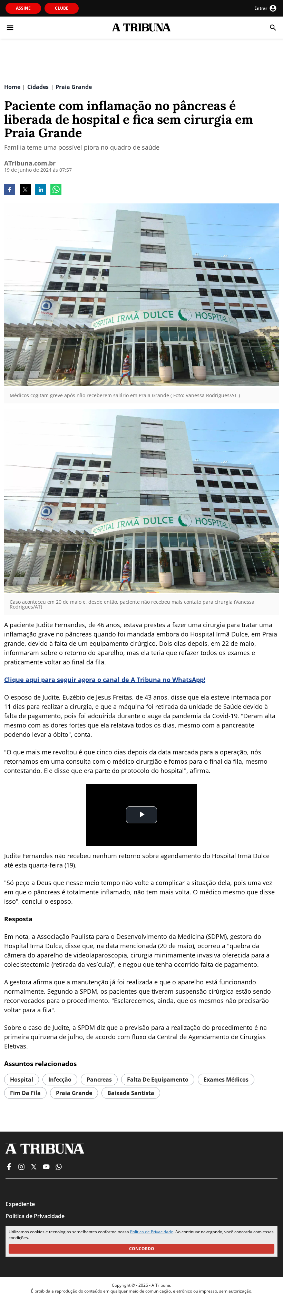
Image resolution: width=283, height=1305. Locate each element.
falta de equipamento (157, 1079)
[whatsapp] (55, 190)
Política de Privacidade (151, 1232)
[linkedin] (40, 190)
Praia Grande (74, 1093)
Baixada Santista (130, 1093)
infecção (59, 1079)
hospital (21, 1079)
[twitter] (25, 190)
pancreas (99, 1079)
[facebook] (9, 190)
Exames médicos (226, 1079)
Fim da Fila (25, 1093)
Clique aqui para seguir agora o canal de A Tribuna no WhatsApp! (104, 679)
